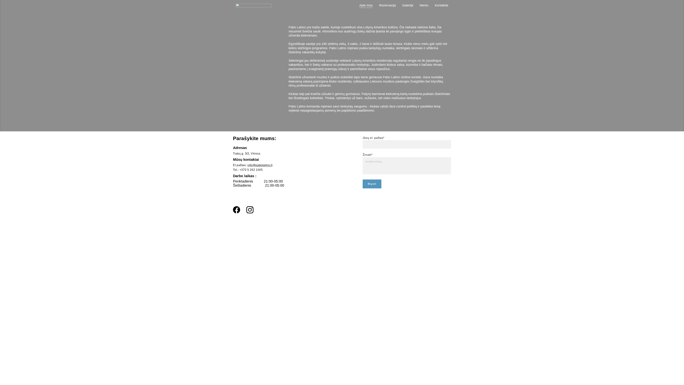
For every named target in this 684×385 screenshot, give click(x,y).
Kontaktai (441, 5)
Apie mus (366, 5)
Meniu (424, 5)
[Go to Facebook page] (236, 209)
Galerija (407, 5)
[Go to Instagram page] (249, 209)
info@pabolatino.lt (260, 165)
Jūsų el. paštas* (373, 137)
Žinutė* (367, 154)
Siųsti (372, 183)
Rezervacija (387, 5)
